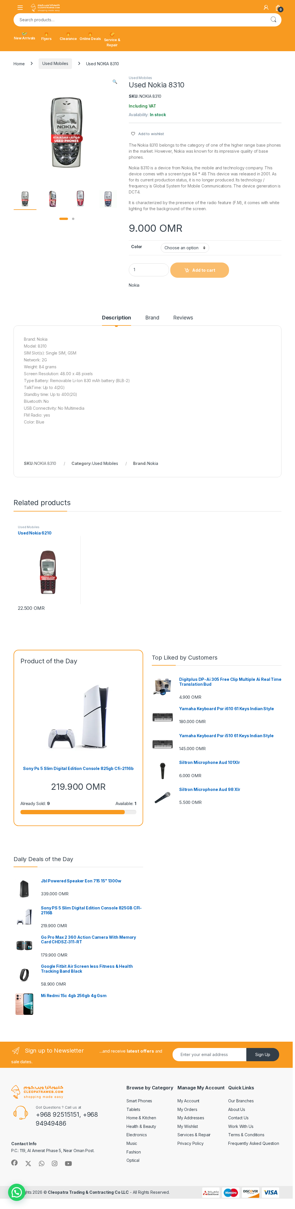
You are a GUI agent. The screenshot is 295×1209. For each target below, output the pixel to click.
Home (19, 63)
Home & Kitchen (141, 1117)
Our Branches (241, 1100)
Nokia (134, 285)
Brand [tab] (152, 318)
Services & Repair (194, 1134)
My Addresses (190, 1117)
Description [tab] (116, 318)
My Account (188, 1100)
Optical (132, 1160)
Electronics (136, 1134)
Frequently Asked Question (253, 1143)
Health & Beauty (141, 1126)
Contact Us (238, 1117)
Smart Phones (139, 1100)
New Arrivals (24, 38)
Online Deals (90, 39)
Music (131, 1143)
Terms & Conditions (246, 1134)
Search (273, 19)
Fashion (133, 1151)
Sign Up (262, 1054)
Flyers (46, 39)
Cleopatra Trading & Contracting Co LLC (88, 1192)
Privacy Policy (190, 1143)
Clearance (68, 39)
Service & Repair (112, 42)
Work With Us (240, 1126)
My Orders (187, 1109)
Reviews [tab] (183, 318)
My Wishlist (187, 1126)
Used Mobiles (55, 63)
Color (136, 246)
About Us (236, 1109)
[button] (114, 81)
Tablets (133, 1109)
